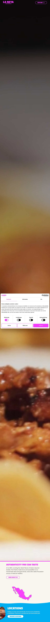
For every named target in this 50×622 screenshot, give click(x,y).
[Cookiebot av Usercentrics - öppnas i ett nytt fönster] (43, 295)
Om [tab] (41, 299)
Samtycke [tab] (8, 299)
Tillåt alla (41, 325)
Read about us (13, 577)
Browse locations (15, 616)
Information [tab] (25, 299)
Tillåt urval (25, 325)
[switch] (19, 320)
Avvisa (9, 325)
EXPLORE (40, 2)
